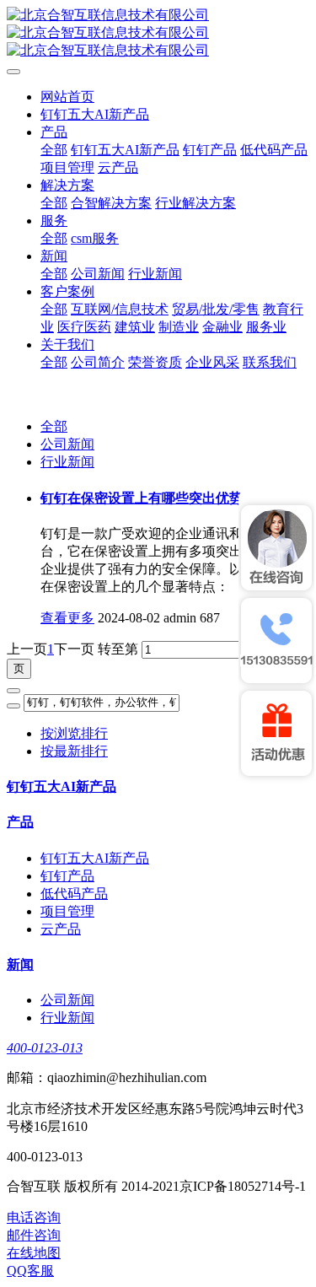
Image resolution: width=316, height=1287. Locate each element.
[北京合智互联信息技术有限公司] (158, 33)
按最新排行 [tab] (74, 751)
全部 (53, 150)
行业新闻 (67, 462)
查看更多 (67, 618)
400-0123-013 (45, 1048)
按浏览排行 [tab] (74, 733)
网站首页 (67, 96)
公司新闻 (67, 444)
